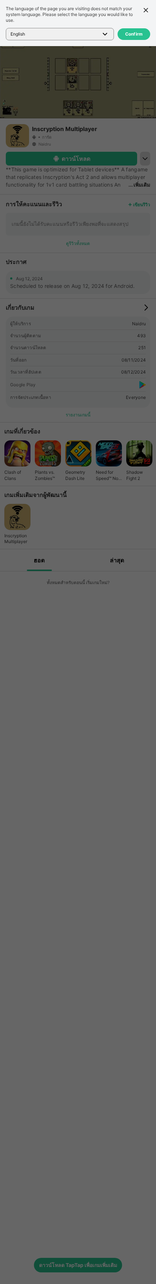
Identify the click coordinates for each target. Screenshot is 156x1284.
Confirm (134, 34)
